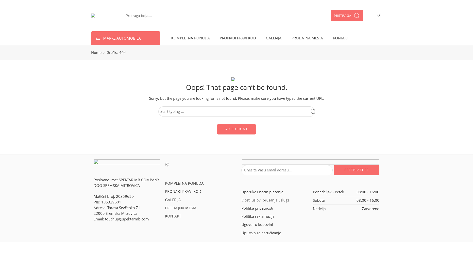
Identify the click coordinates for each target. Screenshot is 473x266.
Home (96, 52)
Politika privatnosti (257, 208)
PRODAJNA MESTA (307, 38)
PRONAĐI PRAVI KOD (238, 38)
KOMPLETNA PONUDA (190, 38)
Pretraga (342, 15)
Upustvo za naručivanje (261, 233)
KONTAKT (341, 38)
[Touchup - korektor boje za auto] (100, 15)
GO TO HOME (236, 129)
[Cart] (378, 15)
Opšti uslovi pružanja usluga (265, 200)
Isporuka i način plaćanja (262, 192)
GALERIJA (274, 38)
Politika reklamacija (257, 216)
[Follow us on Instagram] (167, 164)
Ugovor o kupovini (257, 224)
